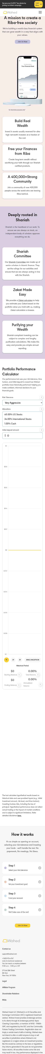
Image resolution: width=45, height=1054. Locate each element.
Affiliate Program (8, 987)
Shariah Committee (17, 262)
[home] (10, 12)
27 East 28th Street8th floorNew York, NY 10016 (9, 973)
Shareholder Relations (10, 993)
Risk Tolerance (7, 397)
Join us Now (22, 41)
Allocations (6, 409)
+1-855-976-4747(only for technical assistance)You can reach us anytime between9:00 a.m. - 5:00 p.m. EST (14, 962)
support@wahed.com (9, 954)
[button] (39, 12)
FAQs (4, 1000)
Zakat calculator (25, 300)
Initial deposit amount (10, 430)
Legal (4, 981)
